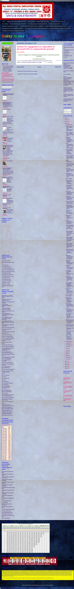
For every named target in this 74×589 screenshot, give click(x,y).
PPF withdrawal (5, 384)
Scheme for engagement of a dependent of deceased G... (70, 193)
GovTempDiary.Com (67, 55)
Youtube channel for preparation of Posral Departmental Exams (8, 140)
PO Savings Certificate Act (7, 268)
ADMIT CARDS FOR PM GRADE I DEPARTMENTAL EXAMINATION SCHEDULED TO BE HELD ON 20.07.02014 (68, 66)
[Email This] (48, 62)
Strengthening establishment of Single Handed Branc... (70, 207)
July (67, 348)
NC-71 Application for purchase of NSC (6, 367)
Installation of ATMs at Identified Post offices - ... (69, 217)
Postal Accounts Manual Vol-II (8, 271)
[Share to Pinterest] (52, 62)
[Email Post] (46, 62)
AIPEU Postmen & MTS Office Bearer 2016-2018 (38, 21)
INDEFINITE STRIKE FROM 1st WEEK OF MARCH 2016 (69, 257)
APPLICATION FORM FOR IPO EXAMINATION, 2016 (13, 30)
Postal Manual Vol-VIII (6, 280)
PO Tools (65, 57)
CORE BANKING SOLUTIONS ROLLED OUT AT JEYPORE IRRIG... (70, 233)
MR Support (5, 137)
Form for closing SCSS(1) (7, 336)
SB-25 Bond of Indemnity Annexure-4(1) (7, 400)
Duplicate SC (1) (5, 333)
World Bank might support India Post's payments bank (70, 157)
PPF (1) (3, 373)
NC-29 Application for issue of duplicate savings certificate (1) (8, 349)
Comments (67, 112)
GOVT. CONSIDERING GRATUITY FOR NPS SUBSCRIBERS (69, 145)
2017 (66, 119)
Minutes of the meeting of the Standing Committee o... (69, 182)
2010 (66, 368)
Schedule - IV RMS (6, 284)
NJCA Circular (69, 178)
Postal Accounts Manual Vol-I (8, 269)
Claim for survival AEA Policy (8, 327)
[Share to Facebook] (51, 62)
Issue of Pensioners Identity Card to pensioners (69, 222)
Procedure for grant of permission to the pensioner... (69, 212)
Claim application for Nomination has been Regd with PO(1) (7, 314)
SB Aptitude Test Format (7, 514)
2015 (66, 123)
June (67, 350)
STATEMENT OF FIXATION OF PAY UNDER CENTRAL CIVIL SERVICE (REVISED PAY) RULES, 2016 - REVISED (48, 28)
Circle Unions (5, 24)
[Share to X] (50, 62)
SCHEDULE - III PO (6, 282)
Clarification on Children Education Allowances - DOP (8, 181)
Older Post (58, 67)
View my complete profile (7, 82)
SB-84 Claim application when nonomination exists (7, 408)
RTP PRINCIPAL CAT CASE (69, 295)
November (68, 341)
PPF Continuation (5, 378)
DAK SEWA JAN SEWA (8, 145)
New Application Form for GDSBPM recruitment (12, 28)
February (68, 357)
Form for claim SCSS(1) (7, 334)
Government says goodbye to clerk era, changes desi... (70, 165)
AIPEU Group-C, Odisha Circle (8, 117)
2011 (66, 366)
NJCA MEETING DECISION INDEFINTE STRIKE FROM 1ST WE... (69, 285)
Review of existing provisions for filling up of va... (70, 202)
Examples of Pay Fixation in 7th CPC (10, 26)
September (68, 344)
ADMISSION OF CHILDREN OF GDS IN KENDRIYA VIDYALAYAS (69, 151)
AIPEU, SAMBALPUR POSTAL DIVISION (7, 168)
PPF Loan (4, 379)
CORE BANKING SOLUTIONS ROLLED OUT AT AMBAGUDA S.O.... (70, 245)
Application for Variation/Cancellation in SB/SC (7, 305)
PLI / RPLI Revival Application (8, 509)
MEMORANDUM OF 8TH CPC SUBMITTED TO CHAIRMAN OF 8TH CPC (8, 105)
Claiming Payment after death (8, 331)
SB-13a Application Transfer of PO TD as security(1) (8, 395)
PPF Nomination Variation (7, 383)
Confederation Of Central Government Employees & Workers (8, 94)
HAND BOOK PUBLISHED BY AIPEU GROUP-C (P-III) (70, 305)
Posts (66, 110)
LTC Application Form (6, 500)
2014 (66, 361)
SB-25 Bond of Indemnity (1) (8, 397)
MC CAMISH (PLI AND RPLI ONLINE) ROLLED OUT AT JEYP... (70, 316)
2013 (66, 362)
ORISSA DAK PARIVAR (8, 160)
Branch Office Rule (6, 260)
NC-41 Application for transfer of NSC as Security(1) (8, 358)
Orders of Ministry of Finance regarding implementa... (69, 332)
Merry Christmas (67, 74)
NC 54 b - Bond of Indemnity (8, 346)
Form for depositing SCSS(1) (8, 338)
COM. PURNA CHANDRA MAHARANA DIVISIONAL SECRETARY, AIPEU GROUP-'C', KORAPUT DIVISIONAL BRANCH (8, 69)
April (67, 353)
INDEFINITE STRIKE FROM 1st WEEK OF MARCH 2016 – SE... (69, 278)
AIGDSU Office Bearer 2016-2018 (58, 21)
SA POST (5, 126)
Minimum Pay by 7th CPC (54, 24)
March (67, 355)
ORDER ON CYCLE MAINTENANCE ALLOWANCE (69, 267)
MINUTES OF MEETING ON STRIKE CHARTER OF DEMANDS (69, 300)
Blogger (51, 585)
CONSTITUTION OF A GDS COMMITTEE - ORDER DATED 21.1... (69, 187)
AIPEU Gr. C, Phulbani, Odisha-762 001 (8, 177)
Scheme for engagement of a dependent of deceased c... (70, 198)
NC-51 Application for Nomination (6, 360)
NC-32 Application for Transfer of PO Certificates (7, 352)
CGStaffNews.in (66, 52)
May (67, 351)
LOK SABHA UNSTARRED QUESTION (9, 189)
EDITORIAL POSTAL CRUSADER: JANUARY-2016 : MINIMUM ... (70, 139)
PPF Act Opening (5, 375)
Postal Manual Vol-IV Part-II (7, 276)
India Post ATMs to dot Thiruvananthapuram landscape (68, 100)
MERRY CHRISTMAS (69, 161)
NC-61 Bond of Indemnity (7, 362)
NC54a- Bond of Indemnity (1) (8, 369)
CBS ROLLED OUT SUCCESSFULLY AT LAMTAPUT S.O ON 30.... (70, 321)
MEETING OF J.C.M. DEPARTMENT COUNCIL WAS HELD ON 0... (69, 291)
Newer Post (20, 67)
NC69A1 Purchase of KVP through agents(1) (7, 371)
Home (3, 21)
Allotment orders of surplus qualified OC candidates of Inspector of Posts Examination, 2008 (68, 89)
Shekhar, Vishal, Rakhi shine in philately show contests (68, 95)
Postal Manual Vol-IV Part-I (7, 274)
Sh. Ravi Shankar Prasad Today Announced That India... (70, 134)
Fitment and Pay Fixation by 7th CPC (18, 24)
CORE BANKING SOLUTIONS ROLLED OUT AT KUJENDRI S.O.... (70, 239)
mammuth (42, 585)
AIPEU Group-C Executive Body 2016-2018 (16, 21)
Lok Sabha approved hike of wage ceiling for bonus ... (70, 170)
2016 (66, 121)
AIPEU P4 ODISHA (7, 109)
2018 (66, 118)
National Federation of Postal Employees (7, 103)
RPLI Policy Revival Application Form (6, 387)
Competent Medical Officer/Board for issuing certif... (70, 262)
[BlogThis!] (49, 62)
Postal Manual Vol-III (6, 273)
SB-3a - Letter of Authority (7, 401)
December (68, 124)
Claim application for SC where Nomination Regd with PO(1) (8, 322)
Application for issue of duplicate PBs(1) (7, 300)
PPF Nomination (5, 381)
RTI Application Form (6, 510)
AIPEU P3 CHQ (6, 158)
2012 (66, 364)
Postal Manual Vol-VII (6, 279)
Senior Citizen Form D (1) (7, 415)
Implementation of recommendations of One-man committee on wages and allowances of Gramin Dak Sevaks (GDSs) (8, 172)
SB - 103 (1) (4, 388)
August (67, 346)
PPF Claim (4, 376)
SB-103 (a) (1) (5, 393)
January (68, 358)
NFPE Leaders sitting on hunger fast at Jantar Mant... (69, 337)
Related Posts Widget (58, 60)
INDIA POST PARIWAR (7, 198)
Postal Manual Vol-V (6, 277)
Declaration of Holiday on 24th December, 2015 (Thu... (69, 175)
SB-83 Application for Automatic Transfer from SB (8, 405)
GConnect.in (66, 54)
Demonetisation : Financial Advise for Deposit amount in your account (8, 212)
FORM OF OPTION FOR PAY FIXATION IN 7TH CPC (56, 26)
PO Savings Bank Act (6, 266)
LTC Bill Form (5, 502)
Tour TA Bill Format (6, 518)
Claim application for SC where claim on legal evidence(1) (7, 318)
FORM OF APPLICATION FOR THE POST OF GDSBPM (31, 26)
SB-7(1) (3, 403)
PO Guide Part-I (5, 265)
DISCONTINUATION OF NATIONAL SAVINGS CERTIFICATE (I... (69, 227)
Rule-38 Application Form (7, 512)
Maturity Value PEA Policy (7, 344)
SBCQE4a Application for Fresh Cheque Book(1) (7, 413)
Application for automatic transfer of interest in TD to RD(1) (7, 296)
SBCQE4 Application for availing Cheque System (7, 411)
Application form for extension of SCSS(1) (6, 309)
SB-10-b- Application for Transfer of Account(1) (7, 391)
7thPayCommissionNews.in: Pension (68, 50)
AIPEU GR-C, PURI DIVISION (7, 195)
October (68, 343)
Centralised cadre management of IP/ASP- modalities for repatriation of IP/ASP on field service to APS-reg (8, 131)
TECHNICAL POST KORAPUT (7, 208)
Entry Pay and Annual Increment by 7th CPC (37, 24)
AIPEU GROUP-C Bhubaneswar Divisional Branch (8, 187)
